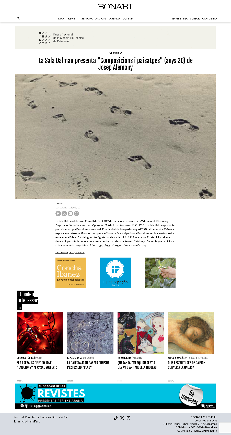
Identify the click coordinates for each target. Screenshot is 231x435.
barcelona (61, 207)
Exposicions (115, 53)
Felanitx (137, 357)
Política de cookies (46, 417)
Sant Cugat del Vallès (195, 357)
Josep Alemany (77, 252)
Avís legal (19, 417)
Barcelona (88, 357)
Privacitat (30, 417)
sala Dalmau (61, 252)
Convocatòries (25, 357)
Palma (38, 357)
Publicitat (63, 417)
